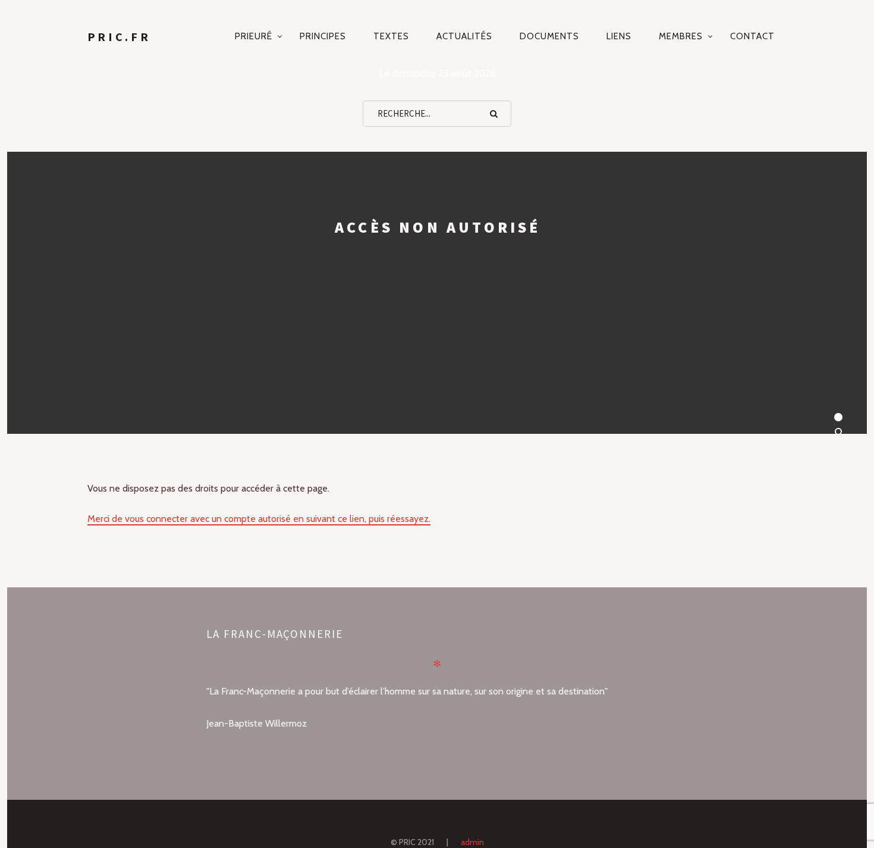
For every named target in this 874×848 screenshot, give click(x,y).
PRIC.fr (119, 36)
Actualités (464, 36)
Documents (549, 36)
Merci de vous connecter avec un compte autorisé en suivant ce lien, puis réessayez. (258, 518)
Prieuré (253, 36)
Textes (391, 36)
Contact (752, 36)
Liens (618, 36)
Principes (323, 36)
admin (472, 842)
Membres (681, 36)
